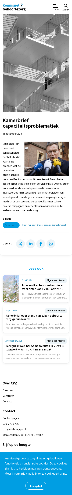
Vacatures (8, 396)
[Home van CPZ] (14, 7)
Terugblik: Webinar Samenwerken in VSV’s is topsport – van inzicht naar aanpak (34, 348)
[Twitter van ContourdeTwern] (20, 243)
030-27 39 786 (11, 424)
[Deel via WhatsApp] (50, 243)
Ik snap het (36, 486)
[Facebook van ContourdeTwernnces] (40, 243)
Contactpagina (11, 418)
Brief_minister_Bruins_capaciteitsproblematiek (44, 225)
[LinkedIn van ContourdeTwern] (30, 243)
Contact (7, 401)
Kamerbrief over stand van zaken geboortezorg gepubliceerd (34, 317)
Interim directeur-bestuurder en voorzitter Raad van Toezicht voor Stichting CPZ (43, 289)
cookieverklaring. (56, 473)
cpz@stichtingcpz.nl (14, 429)
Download (10, 225)
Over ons (8, 390)
